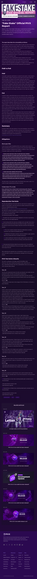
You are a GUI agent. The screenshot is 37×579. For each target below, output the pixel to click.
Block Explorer (13, 561)
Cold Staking (5, 561)
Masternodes (5, 564)
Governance (5, 566)
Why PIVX (20, 564)
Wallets (12, 555)
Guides (19, 561)
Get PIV (4, 555)
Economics (5, 568)
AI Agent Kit (13, 557)
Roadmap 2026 (14, 568)
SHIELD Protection (6, 557)
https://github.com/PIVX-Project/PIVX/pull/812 (17, 208)
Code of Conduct (27, 557)
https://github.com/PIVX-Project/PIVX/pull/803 (11, 135)
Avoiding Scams (27, 568)
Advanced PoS (6, 559)
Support (19, 557)
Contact (19, 566)
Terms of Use (26, 561)
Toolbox (19, 555)
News (12, 566)
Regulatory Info (27, 559)
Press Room (26, 555)
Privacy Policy (26, 564)
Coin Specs (13, 559)
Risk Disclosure (27, 566)
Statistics (12, 564)
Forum (19, 559)
